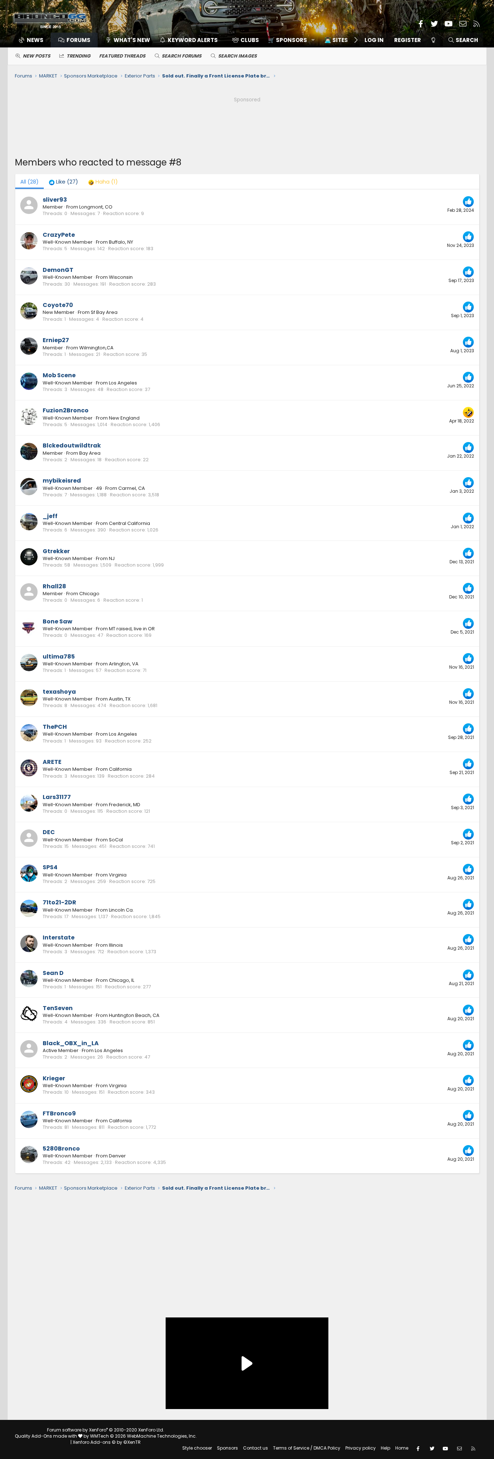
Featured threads (122, 55)
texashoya (59, 692)
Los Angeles (123, 382)
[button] (289, 40)
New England (124, 418)
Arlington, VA (124, 663)
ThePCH (55, 727)
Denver (117, 1155)
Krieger (54, 1078)
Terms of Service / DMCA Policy (306, 1448)
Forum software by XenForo (105, 1430)
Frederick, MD (124, 804)
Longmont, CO (95, 206)
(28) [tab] (29, 181)
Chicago (89, 593)
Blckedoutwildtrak (72, 445)
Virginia (118, 874)
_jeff (50, 516)
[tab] (63, 181)
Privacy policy (360, 1448)
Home (401, 1448)
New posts (36, 55)
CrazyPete (59, 235)
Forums (78, 40)
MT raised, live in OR (132, 628)
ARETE (52, 762)
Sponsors (227, 1448)
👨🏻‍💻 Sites (336, 40)
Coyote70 (58, 305)
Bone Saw (57, 621)
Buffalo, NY (121, 242)
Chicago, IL (121, 980)
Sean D (53, 973)
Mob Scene (59, 375)
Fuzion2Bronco (66, 410)
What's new (132, 40)
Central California (129, 523)
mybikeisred (62, 480)
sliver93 (55, 199)
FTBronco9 (59, 1113)
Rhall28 (54, 586)
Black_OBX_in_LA (71, 1043)
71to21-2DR (59, 902)
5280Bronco (61, 1148)
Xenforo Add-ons (107, 1442)
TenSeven (58, 1008)
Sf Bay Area (104, 312)
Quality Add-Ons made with (46, 1436)
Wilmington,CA (96, 347)
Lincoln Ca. (121, 910)
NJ (112, 558)
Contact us (255, 1448)
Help (385, 1448)
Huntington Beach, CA (134, 1015)
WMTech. (143, 1436)
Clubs (249, 40)
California (120, 769)
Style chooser (197, 1448)
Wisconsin (121, 277)
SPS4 (50, 867)
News (35, 40)
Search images (237, 55)
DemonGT (58, 270)
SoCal (116, 839)
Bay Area (90, 453)
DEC (49, 832)
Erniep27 (56, 340)
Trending (78, 55)
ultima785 (59, 656)
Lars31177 (57, 797)
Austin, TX (120, 698)
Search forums (181, 55)
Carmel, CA (131, 488)
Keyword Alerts (193, 40)
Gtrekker (56, 551)
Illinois (116, 945)
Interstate (58, 937)
